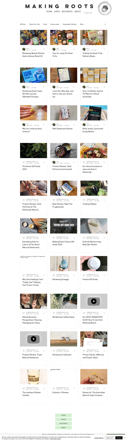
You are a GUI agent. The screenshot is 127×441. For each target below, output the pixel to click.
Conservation (54, 24)
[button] (105, 24)
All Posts (23, 24)
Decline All (110, 438)
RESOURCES (63, 423)
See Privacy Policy (55, 439)
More (82, 24)
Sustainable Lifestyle (70, 24)
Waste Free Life (34, 24)
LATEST (63, 419)
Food (45, 24)
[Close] (125, 438)
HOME (64, 415)
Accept (119, 438)
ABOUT (63, 427)
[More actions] (44, 49)
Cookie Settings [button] (98, 438)
